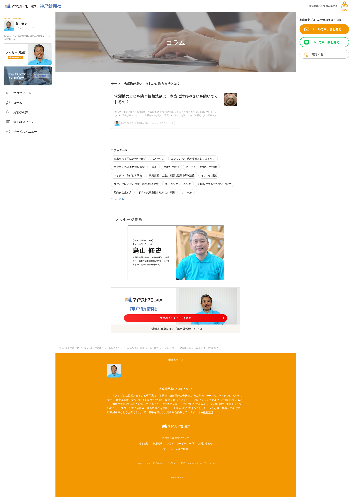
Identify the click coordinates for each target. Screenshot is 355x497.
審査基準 (208, 412)
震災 (154, 167)
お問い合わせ (205, 443)
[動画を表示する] (176, 253)
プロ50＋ (171, 463)
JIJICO (181, 463)
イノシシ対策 (209, 175)
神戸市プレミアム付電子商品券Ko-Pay (136, 184)
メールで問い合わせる (327, 29)
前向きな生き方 (123, 192)
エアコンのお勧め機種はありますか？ (193, 158)
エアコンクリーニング (178, 184)
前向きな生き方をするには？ (214, 184)
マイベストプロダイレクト (150, 463)
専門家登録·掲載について (175, 438)
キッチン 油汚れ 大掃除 (201, 167)
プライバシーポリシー (179, 443)
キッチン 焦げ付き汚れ (128, 175)
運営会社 (143, 443)
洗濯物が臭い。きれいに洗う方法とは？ (155, 123)
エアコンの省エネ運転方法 (129, 167)
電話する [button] (317, 54)
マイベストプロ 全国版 (175, 448)
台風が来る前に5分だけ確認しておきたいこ (139, 158)
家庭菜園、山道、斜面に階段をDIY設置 (172, 175)
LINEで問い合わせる (326, 42)
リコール (186, 192)
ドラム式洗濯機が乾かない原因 (156, 192)
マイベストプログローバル (201, 463)
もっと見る (117, 199)
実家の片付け (171, 167)
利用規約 (158, 443)
